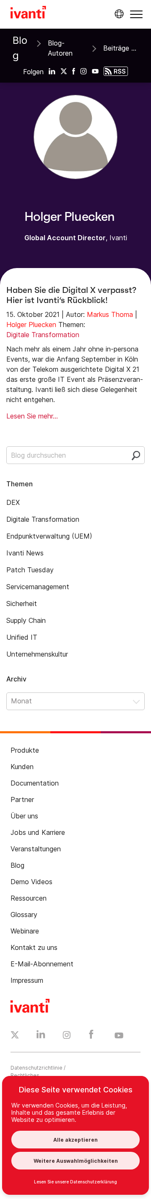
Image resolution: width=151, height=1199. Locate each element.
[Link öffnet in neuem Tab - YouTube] (119, 1036)
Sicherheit (21, 603)
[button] (136, 14)
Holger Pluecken (31, 324)
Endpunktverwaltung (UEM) (49, 536)
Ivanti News (25, 553)
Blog (20, 48)
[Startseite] (28, 13)
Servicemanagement (37, 586)
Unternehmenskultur (37, 654)
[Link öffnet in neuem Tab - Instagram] (66, 1036)
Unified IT (21, 637)
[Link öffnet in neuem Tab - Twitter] (14, 1036)
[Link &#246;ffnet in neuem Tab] (52, 70)
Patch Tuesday (30, 570)
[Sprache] (118, 14)
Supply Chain (26, 620)
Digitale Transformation (42, 334)
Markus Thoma (110, 314)
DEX (13, 502)
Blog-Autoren (60, 48)
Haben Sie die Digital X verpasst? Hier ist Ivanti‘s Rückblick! (71, 295)
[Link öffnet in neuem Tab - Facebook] (91, 1036)
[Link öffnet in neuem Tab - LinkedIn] (40, 1036)
